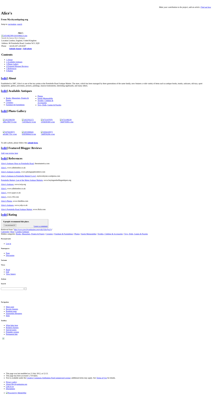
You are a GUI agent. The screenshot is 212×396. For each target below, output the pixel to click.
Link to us (10, 386)
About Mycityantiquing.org (16, 384)
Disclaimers (10, 389)
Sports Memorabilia (45, 98)
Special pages (11, 330)
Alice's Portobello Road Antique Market (16, 209)
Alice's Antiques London (10, 172)
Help (8, 316)
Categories (5, 232)
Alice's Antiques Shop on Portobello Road (17, 163)
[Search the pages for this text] (25, 288)
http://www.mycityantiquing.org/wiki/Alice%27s (33, 229)
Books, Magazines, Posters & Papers (30, 234)
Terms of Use (101, 378)
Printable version (12, 332)
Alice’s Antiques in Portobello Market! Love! (18, 176)
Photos (40, 96)
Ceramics (9, 102)
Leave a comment (40, 226)
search (19, 24)
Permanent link (12, 334)
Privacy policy (11, 382)
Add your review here (9, 153)
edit (4, 78)
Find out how (206, 7)
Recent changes (12, 309)
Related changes (12, 328)
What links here (12, 325)
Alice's (3, 168)
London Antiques (22, 232)
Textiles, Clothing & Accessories (45, 102)
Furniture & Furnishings (15, 105)
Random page (11, 311)
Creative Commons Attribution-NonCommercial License (48, 378)
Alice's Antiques (7, 184)
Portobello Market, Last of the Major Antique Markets (22, 180)
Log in (8, 244)
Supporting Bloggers (14, 313)
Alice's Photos (6, 201)
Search (3, 284)
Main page (10, 307)
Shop (12, 232)
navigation (12, 24)
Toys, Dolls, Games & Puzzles (49, 105)
